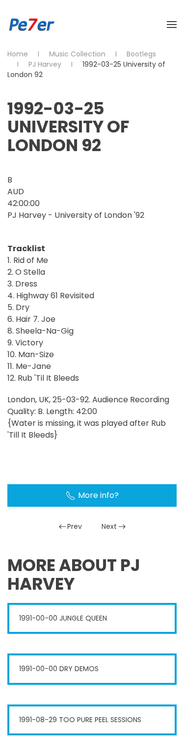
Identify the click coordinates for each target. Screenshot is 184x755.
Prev (74, 526)
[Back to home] (31, 24)
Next (109, 526)
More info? (98, 495)
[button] (172, 24)
